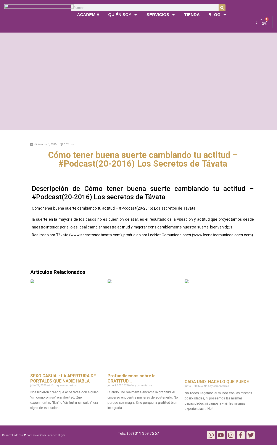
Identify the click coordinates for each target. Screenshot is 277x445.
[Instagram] (231, 435)
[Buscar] (222, 7)
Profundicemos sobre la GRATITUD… (132, 378)
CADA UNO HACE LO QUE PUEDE (217, 381)
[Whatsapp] (211, 435)
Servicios (158, 14)
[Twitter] (250, 435)
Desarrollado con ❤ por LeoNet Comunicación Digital (34, 435)
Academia (88, 14)
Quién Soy (119, 14)
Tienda (192, 14)
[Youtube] (221, 435)
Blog (214, 14)
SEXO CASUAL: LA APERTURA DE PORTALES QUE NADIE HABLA (63, 378)
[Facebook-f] (241, 435)
